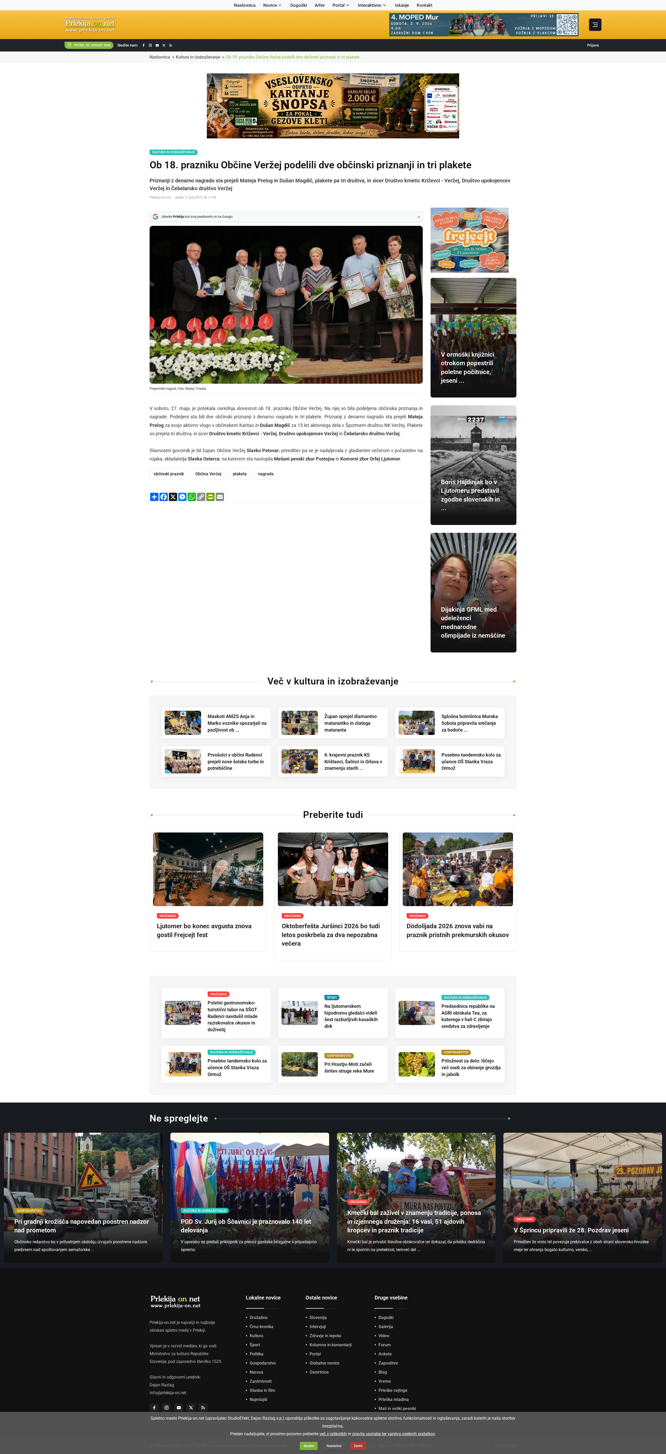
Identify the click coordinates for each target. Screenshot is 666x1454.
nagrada (266, 473)
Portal (338, 5)
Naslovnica (244, 5)
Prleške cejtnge (393, 1390)
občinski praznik (169, 473)
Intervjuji (318, 1326)
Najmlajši (258, 1399)
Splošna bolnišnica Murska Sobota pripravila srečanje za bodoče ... (469, 723)
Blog (383, 1372)
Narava (256, 1372)
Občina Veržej (208, 473)
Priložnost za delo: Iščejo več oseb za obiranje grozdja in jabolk (471, 1067)
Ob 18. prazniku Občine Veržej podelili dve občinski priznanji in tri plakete (292, 57)
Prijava (593, 45)
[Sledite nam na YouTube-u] (157, 45)
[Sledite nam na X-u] (164, 45)
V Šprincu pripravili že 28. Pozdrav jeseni (571, 1230)
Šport (255, 1344)
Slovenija (318, 1317)
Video (384, 1335)
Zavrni (358, 1446)
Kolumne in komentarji (331, 1344)
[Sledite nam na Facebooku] (143, 45)
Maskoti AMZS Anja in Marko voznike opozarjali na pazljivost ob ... (237, 723)
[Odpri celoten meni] (595, 25)
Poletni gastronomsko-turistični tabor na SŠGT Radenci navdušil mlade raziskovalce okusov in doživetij (233, 1016)
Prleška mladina (394, 1399)
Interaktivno (369, 5)
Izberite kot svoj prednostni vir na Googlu (197, 217)
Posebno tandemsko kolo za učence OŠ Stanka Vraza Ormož (471, 761)
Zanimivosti (261, 1381)
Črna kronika (261, 1326)
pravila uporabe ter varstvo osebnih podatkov (393, 1433)
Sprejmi (309, 1446)
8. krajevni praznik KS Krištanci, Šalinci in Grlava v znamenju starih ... (353, 761)
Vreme (385, 1381)
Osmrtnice (319, 1372)
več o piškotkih (333, 1433)
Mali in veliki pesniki (397, 1408)
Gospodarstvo (263, 1363)
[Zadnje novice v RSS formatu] (170, 45)
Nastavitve (334, 1446)
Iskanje (402, 5)
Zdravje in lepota (325, 1335)
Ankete (385, 1353)
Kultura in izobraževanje (198, 57)
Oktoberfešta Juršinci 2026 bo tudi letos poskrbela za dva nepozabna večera (331, 935)
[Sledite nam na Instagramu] (150, 45)
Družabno (259, 1317)
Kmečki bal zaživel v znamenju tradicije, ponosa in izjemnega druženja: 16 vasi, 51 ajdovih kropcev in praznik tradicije (414, 1221)
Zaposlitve (388, 1363)
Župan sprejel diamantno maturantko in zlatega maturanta (350, 723)
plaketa (240, 473)
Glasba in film (262, 1390)
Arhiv (320, 5)
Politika (257, 1353)
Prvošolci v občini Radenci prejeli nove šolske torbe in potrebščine (236, 761)
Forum (385, 1344)
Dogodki (298, 5)
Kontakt (424, 5)
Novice (270, 5)
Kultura (256, 1335)
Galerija (386, 1326)
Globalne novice (325, 1363)
